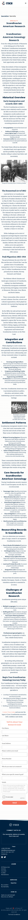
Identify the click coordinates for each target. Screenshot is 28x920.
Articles (3, 869)
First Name (5, 728)
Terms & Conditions (14, 914)
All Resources (5, 867)
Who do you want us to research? (12, 766)
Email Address (6, 743)
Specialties (5, 16)
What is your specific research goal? (13, 774)
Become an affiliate (7, 897)
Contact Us (4, 854)
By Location (4, 885)
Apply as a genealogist (8, 895)
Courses (3, 871)
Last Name (5, 735)
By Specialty (5, 886)
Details (4, 782)
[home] (6, 3)
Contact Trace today (8, 712)
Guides (3, 872)
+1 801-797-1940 (5, 848)
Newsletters (5, 874)
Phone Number (6, 758)
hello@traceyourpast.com (8, 850)
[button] (25, 3)
